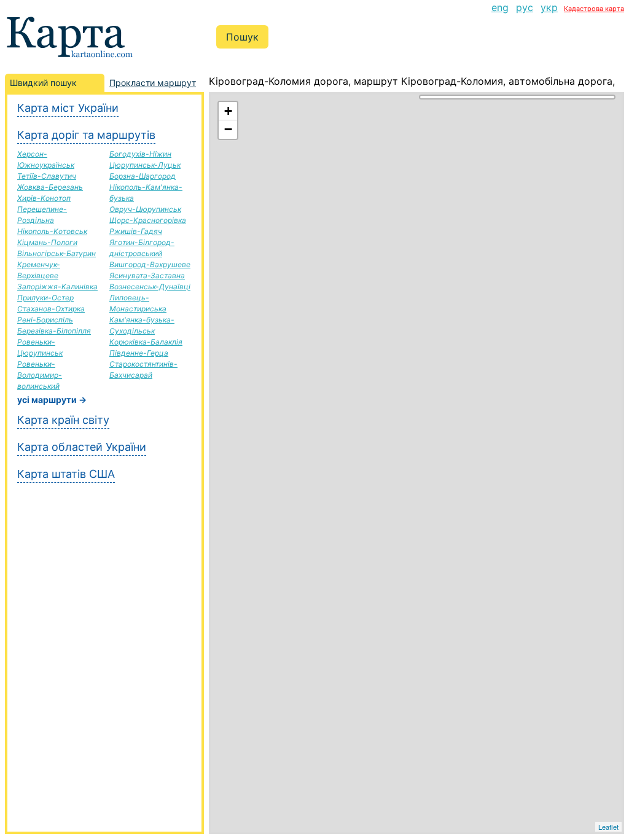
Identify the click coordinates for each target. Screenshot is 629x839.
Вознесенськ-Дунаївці (149, 286)
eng (500, 7)
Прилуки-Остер (45, 297)
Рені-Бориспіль (45, 319)
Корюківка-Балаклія (145, 341)
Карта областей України (81, 446)
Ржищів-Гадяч (135, 231)
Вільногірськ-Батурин (56, 253)
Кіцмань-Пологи (47, 242)
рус (524, 7)
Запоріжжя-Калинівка (57, 286)
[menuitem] (500, 7)
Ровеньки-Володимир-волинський (39, 375)
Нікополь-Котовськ (52, 231)
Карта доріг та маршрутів (86, 134)
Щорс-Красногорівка (147, 220)
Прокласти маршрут (152, 82)
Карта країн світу (63, 419)
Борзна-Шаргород (142, 176)
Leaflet (608, 827)
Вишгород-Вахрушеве (149, 264)
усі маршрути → (52, 399)
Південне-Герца (138, 352)
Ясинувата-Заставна (147, 275)
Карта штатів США (66, 473)
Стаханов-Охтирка (51, 308)
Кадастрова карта (594, 8)
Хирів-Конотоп (44, 198)
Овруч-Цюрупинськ (145, 209)
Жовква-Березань (50, 187)
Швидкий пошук (43, 82)
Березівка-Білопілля (54, 330)
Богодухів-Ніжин (140, 153)
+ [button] (228, 111)
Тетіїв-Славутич (46, 176)
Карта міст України (68, 107)
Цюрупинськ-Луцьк (145, 165)
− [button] (228, 129)
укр (549, 7)
